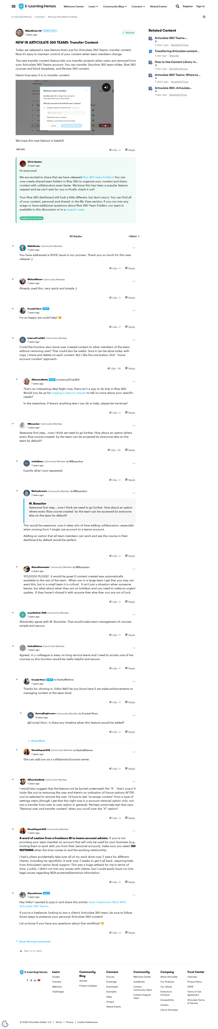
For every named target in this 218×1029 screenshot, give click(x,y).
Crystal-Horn (34, 308)
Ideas (109, 996)
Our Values (166, 986)
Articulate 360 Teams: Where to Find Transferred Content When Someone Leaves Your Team (176, 75)
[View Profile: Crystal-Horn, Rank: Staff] (22, 310)
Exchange (111, 981)
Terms (59, 1022)
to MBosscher (74, 461)
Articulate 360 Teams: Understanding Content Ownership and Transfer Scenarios (178, 38)
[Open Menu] (204, 17)
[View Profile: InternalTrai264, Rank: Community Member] (22, 340)
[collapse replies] (13, 246)
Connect (40, 16)
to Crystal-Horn (88, 713)
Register (188, 6)
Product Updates (88, 985)
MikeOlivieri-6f (33, 30)
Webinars (57, 986)
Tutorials (56, 981)
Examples (111, 991)
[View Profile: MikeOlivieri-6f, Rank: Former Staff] (20, 33)
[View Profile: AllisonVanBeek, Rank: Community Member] (22, 781)
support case (75, 209)
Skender (174, 55)
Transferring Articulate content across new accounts (176, 51)
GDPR (190, 986)
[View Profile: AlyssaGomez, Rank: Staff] (22, 895)
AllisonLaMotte (39, 379)
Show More (38, 740)
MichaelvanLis (39, 491)
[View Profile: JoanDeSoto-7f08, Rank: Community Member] (22, 615)
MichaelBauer (35, 279)
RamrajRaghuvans (45, 713)
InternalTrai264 (36, 338)
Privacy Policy (194, 981)
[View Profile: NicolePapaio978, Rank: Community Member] (26, 752)
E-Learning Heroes (22, 16)
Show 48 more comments (34, 941)
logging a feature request (69, 392)
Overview (192, 976)
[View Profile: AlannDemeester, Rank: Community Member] (26, 569)
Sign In (200, 6)
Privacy (69, 1022)
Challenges (58, 991)
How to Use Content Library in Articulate (175, 62)
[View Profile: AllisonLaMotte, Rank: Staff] (26, 381)
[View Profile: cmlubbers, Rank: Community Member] (26, 463)
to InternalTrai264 (67, 379)
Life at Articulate (169, 1009)
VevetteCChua (179, 44)
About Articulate (168, 976)
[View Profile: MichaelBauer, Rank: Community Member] (22, 281)
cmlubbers (37, 461)
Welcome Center (142, 976)
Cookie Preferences (87, 1022)
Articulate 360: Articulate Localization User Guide (172, 88)
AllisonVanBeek (36, 779)
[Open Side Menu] (13, 6)
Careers (164, 1004)
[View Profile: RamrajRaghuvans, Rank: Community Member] (30, 715)
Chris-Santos (35, 161)
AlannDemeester (40, 567)
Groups (110, 1001)
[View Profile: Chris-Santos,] (23, 164)
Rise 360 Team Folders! (98, 177)
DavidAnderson (178, 68)
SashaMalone (34, 646)
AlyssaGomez (34, 893)
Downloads (112, 986)
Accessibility (167, 999)
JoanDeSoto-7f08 (36, 612)
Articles (83, 980)
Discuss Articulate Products (62, 16)
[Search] (178, 6)
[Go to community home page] (38, 6)
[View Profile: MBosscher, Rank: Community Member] (22, 425)
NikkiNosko (33, 246)
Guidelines (139, 981)
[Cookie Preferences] (5, 1024)
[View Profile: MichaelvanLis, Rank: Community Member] (26, 493)
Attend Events (113, 1006)
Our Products (167, 981)
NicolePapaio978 (40, 750)
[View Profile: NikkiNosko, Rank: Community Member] (22, 248)
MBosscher (33, 423)
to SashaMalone (64, 679)
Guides (56, 976)
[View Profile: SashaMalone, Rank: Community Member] (22, 648)
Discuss (110, 976)
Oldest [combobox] (134, 236)
